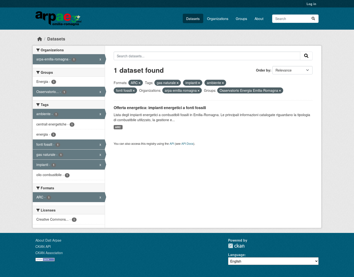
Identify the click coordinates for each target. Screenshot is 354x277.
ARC (118, 127)
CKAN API (43, 246)
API (172, 143)
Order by (263, 70)
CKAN (236, 245)
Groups (241, 18)
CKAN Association (49, 252)
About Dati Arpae (48, 240)
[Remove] (139, 83)
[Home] (39, 39)
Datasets (193, 18)
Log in (311, 3)
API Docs (187, 143)
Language (236, 254)
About (259, 18)
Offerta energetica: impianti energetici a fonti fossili (160, 107)
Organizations (217, 18)
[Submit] (313, 18)
